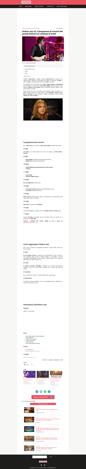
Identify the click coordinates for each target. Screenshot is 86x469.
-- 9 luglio (26, 73)
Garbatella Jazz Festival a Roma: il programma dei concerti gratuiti (42, 380)
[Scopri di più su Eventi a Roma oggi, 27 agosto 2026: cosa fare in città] (29, 410)
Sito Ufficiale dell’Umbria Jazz (30, 222)
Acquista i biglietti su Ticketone (33, 351)
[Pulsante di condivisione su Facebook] (37, 391)
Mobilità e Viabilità (39, 6)
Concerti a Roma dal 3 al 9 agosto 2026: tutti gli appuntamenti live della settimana (55, 380)
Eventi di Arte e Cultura (33, 28)
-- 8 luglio (26, 71)
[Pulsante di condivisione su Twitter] (41, 391)
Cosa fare (24, 28)
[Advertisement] (43, 18)
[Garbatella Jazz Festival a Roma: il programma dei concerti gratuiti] (43, 374)
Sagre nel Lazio (50, 6)
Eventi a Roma (28, 6)
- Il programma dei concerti (29, 69)
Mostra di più (27, 76)
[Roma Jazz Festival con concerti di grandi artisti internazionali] (29, 374)
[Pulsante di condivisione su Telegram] (49, 391)
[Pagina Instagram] (44, 465)
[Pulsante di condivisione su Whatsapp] (45, 391)
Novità (20, 6)
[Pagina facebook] (41, 465)
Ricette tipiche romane (62, 6)
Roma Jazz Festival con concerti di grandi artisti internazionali (28, 380)
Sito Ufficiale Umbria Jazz (29, 357)
